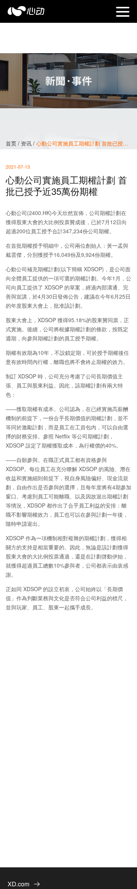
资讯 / (28, 143)
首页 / (13, 143)
